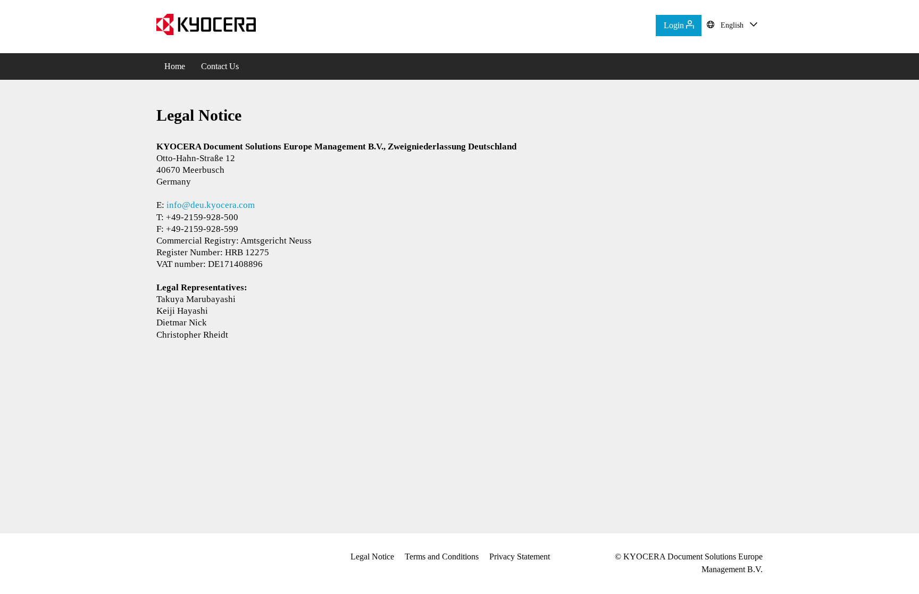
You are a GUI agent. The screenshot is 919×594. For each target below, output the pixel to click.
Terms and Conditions (442, 556)
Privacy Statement (519, 556)
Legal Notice (372, 556)
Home (174, 66)
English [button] (732, 25)
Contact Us (220, 66)
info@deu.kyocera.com (210, 205)
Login (675, 25)
